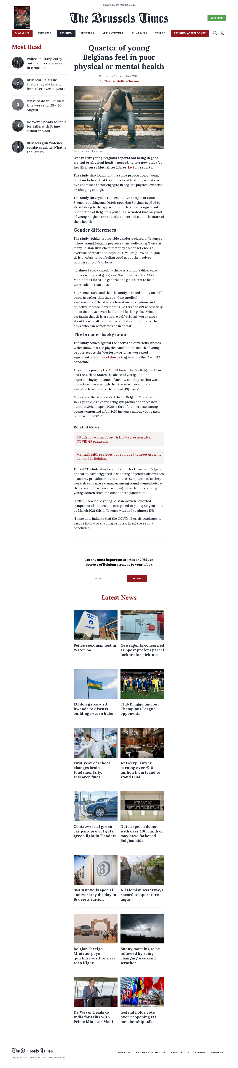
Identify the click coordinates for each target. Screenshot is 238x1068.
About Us (217, 1052)
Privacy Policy (180, 1052)
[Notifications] (222, 33)
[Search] (215, 33)
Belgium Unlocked (190, 33)
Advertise (124, 1052)
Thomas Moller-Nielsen (121, 81)
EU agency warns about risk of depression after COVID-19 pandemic (114, 439)
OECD (113, 370)
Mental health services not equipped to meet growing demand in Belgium (119, 456)
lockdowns (111, 357)
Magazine (22, 33)
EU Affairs (139, 33)
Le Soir (133, 167)
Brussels (45, 33)
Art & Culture (113, 33)
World (160, 33)
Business (87, 33)
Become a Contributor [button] (150, 1052)
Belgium (66, 33)
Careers (200, 1052)
